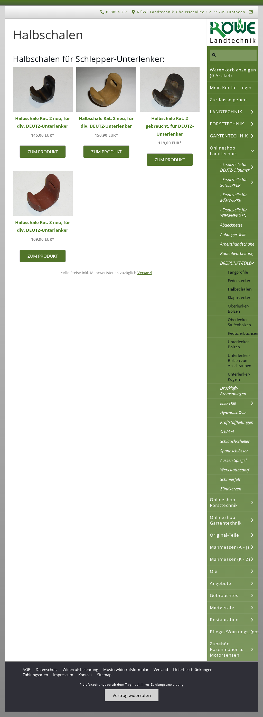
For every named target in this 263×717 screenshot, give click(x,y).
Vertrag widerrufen (131, 695)
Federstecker (239, 280)
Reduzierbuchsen (243, 333)
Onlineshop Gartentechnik (226, 520)
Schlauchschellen (235, 441)
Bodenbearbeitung (236, 253)
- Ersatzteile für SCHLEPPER (233, 182)
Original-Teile (224, 535)
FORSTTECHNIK (227, 124)
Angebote (220, 583)
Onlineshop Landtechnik (223, 150)
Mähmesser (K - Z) (230, 559)
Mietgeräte (222, 607)
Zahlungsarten (35, 674)
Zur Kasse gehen (228, 100)
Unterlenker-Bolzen (239, 344)
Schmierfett (230, 479)
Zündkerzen (230, 489)
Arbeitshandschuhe (237, 244)
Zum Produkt (42, 152)
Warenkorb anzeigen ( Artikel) (233, 72)
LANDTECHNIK (226, 112)
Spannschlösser (234, 451)
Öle (214, 571)
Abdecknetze (231, 225)
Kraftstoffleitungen (236, 422)
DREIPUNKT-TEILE (235, 263)
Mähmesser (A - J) (229, 547)
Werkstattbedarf (234, 470)
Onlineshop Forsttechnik (224, 502)
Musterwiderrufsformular (125, 669)
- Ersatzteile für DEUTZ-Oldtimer (234, 167)
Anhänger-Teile (233, 234)
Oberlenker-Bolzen (238, 308)
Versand (144, 272)
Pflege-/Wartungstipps (234, 632)
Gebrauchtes (224, 595)
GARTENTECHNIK (229, 136)
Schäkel (227, 432)
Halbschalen (240, 289)
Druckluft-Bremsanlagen (233, 391)
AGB (27, 669)
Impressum (63, 674)
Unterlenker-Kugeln (239, 376)
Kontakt (85, 674)
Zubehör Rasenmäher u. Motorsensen (227, 649)
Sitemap (104, 674)
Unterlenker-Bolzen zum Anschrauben (239, 360)
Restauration (224, 619)
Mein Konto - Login (230, 87)
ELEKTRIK (228, 403)
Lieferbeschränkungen (192, 669)
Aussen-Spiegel (233, 460)
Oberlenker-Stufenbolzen (239, 322)
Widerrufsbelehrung (80, 669)
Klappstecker (239, 297)
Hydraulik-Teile (233, 413)
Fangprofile (238, 272)
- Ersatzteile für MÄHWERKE (233, 197)
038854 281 (116, 12)
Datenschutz (47, 669)
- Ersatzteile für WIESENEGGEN (233, 212)
